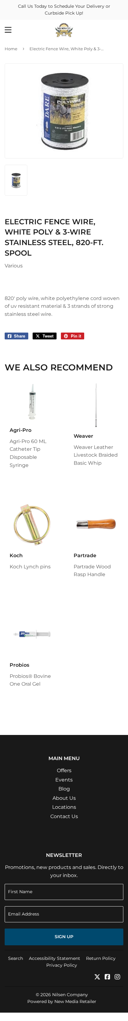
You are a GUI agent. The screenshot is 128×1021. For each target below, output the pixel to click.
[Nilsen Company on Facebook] (107, 977)
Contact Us (64, 816)
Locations (64, 807)
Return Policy (101, 958)
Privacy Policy (61, 965)
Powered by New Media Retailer (61, 1001)
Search (15, 958)
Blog (64, 789)
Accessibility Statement (54, 958)
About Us (64, 798)
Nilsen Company (70, 994)
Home (11, 48)
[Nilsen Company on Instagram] (117, 977)
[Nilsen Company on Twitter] (97, 977)
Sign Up (64, 936)
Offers (64, 770)
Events (64, 780)
